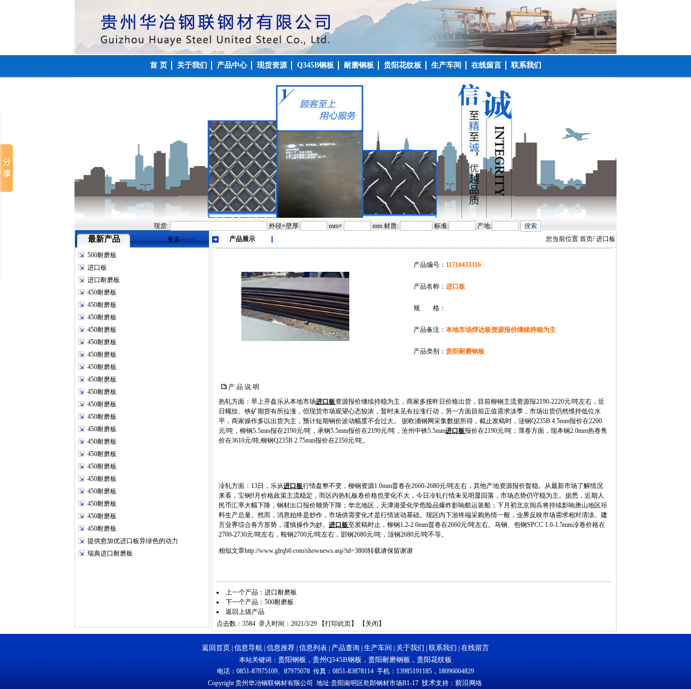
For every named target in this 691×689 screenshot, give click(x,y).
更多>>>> (181, 239)
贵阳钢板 (292, 659)
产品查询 (345, 648)
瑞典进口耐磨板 (110, 553)
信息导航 (248, 648)
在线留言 (475, 648)
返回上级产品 (245, 612)
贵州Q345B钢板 (337, 659)
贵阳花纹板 (434, 659)
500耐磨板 (102, 255)
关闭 (371, 623)
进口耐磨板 (103, 280)
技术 (429, 683)
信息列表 (313, 648)
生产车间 (378, 648)
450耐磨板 (102, 292)
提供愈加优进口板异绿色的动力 (132, 541)
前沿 (462, 683)
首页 (586, 239)
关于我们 (410, 648)
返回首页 (216, 648)
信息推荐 (281, 648)
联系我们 (443, 648)
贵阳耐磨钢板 (389, 659)
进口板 (97, 267)
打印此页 (338, 623)
